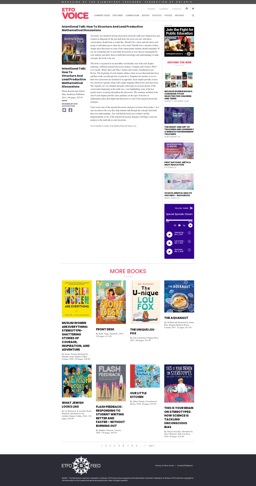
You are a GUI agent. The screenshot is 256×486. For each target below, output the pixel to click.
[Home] (75, 13)
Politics (157, 15)
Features (118, 15)
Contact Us (176, 9)
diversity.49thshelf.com (176, 101)
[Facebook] (186, 9)
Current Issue (102, 15)
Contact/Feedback (185, 465)
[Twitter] (192, 9)
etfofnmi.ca (170, 167)
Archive (179, 15)
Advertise (151, 9)
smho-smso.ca (171, 198)
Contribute (163, 9)
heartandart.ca (172, 136)
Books (145, 15)
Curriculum (132, 15)
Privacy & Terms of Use (164, 465)
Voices (168, 15)
